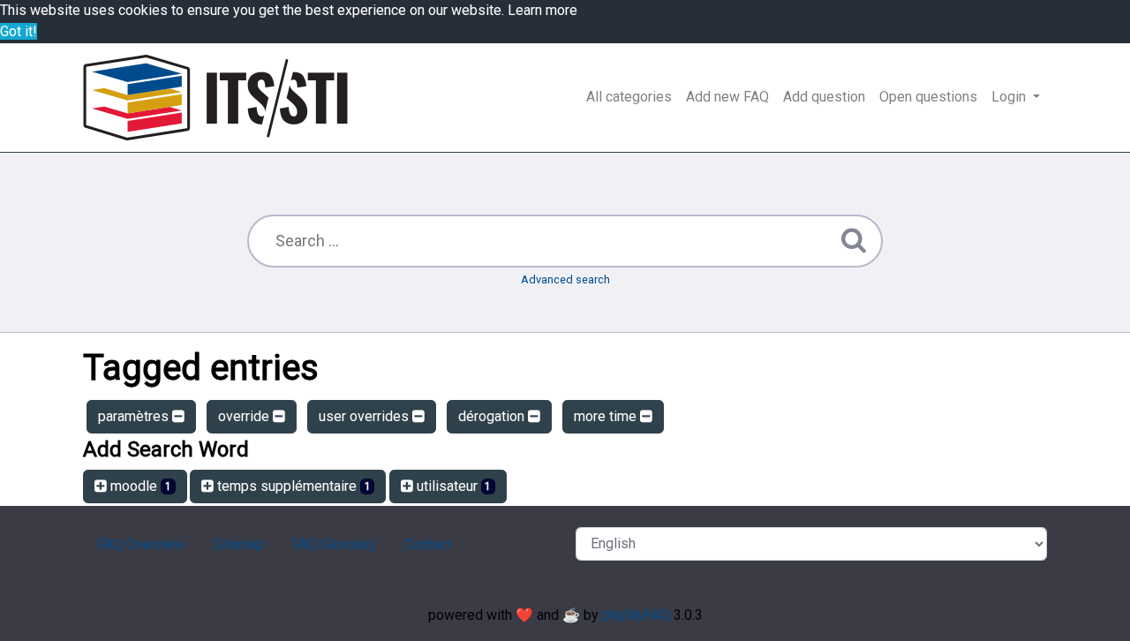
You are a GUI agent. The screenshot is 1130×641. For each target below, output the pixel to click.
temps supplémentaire (292, 486)
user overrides (365, 416)
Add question (824, 96)
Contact (427, 544)
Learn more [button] (542, 10)
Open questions (928, 96)
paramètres (135, 416)
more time (607, 416)
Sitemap (238, 544)
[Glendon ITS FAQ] (215, 97)
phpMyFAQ (636, 615)
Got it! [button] (18, 31)
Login (1010, 96)
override (245, 416)
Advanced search (565, 279)
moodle (139, 486)
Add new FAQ (727, 96)
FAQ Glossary (334, 544)
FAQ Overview (141, 544)
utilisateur (452, 486)
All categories (629, 96)
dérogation (493, 416)
